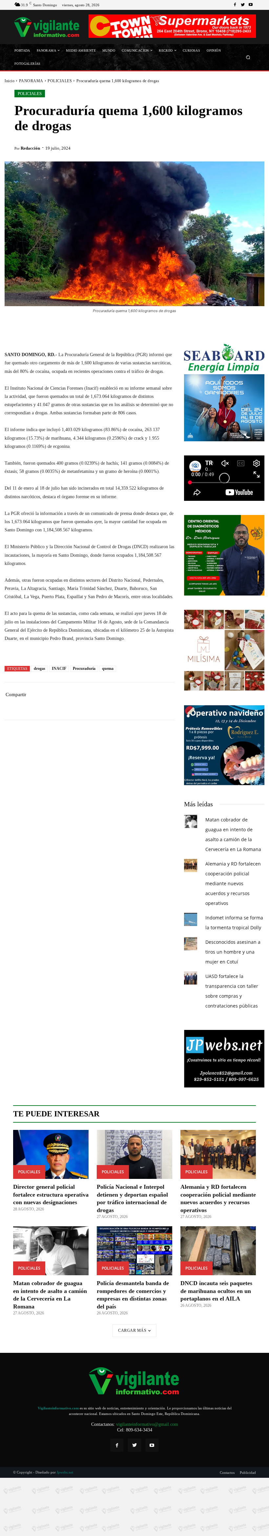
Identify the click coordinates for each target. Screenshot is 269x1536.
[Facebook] (235, 5)
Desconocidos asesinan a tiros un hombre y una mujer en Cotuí (232, 952)
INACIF (59, 668)
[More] (131, 705)
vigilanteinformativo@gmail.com (147, 1424)
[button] (248, 57)
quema (108, 668)
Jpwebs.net (65, 1472)
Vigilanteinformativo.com (58, 1408)
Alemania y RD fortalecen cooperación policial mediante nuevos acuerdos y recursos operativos (233, 883)
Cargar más (132, 1330)
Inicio (9, 81)
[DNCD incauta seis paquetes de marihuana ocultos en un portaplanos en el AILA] (218, 1251)
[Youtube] (251, 5)
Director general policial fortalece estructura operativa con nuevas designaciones (51, 1194)
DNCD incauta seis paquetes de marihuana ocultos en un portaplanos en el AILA (216, 1291)
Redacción (30, 148)
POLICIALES (60, 81)
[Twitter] (243, 5)
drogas (39, 668)
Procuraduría (84, 668)
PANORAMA (31, 81)
